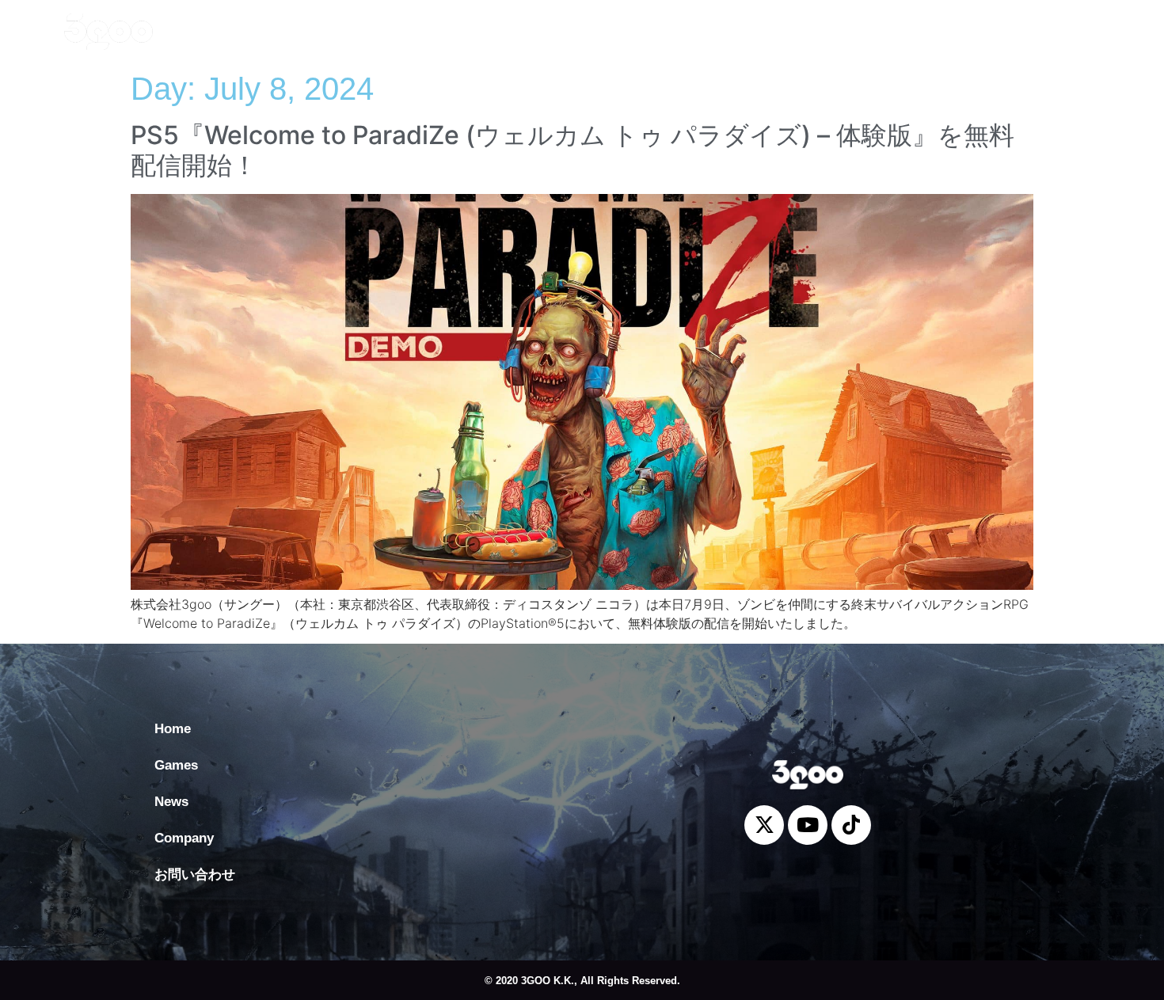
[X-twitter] (1024, 24)
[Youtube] (1059, 24)
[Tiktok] (1095, 24)
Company (441, 31)
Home (224, 31)
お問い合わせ (540, 31)
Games (294, 31)
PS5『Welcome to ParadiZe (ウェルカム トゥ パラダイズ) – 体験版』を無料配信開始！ (572, 150)
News (363, 31)
